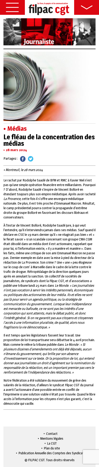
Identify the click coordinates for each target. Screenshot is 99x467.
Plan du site (52, 448)
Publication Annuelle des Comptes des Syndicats (51, 453)
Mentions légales (51, 438)
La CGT (52, 443)
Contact (52, 433)
